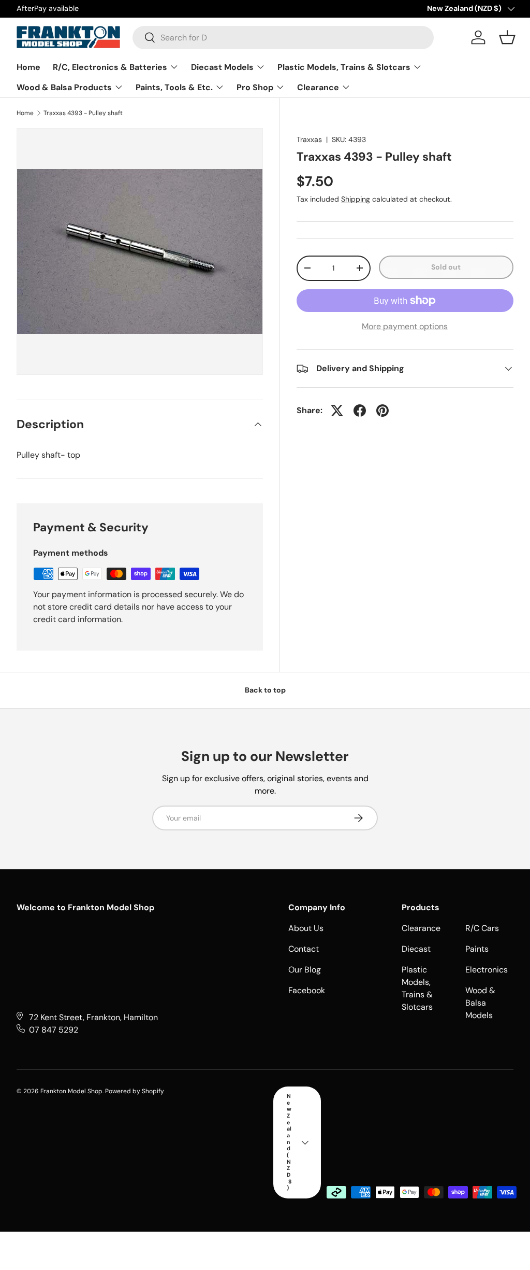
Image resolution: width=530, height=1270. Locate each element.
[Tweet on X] (337, 410)
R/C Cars (482, 928)
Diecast (416, 948)
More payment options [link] (405, 326)
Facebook (306, 990)
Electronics (486, 969)
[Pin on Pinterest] (382, 410)
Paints (477, 948)
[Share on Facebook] (359, 410)
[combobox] (283, 37)
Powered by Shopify (134, 1091)
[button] (507, 37)
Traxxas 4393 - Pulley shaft (83, 113)
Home (25, 113)
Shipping (355, 199)
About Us (305, 928)
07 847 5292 (53, 1029)
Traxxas (309, 139)
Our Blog (304, 969)
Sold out (446, 267)
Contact (303, 948)
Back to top (265, 690)
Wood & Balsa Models (480, 1003)
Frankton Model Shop (71, 1091)
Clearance (421, 928)
